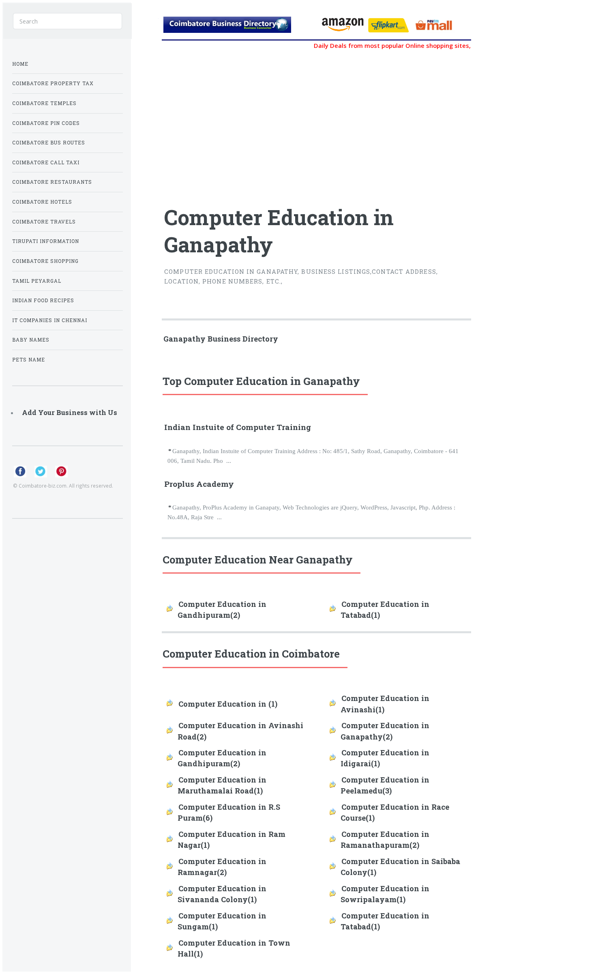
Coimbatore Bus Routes (48, 143)
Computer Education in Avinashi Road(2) (240, 730)
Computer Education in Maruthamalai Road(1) (222, 785)
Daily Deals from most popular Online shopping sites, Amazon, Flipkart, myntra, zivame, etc (436, 45)
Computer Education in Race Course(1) (395, 812)
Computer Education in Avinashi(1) (385, 703)
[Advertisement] (265, 123)
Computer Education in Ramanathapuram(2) (385, 839)
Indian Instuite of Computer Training (237, 427)
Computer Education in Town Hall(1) (234, 948)
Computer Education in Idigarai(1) (385, 758)
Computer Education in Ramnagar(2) (222, 866)
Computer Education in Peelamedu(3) (385, 785)
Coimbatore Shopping (45, 261)
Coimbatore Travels (44, 222)
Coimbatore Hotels (42, 202)
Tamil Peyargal (36, 281)
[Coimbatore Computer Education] (238, 27)
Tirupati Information (45, 241)
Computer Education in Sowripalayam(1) (385, 894)
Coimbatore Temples (44, 103)
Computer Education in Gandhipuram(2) (222, 609)
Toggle (144, 19)
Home (20, 64)
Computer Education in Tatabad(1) (385, 609)
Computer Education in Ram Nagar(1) (231, 839)
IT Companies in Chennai (49, 320)
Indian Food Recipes (43, 300)
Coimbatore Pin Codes (46, 123)
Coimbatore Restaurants (52, 182)
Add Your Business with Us (69, 412)
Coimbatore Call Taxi (45, 162)
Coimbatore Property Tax (53, 83)
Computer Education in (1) (227, 704)
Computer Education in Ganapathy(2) (385, 730)
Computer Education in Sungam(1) (222, 921)
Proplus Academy (199, 484)
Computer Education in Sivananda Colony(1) (222, 894)
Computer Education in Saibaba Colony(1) (400, 866)
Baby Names (30, 340)
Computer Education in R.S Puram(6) (229, 812)
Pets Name (28, 360)
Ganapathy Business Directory (220, 339)
